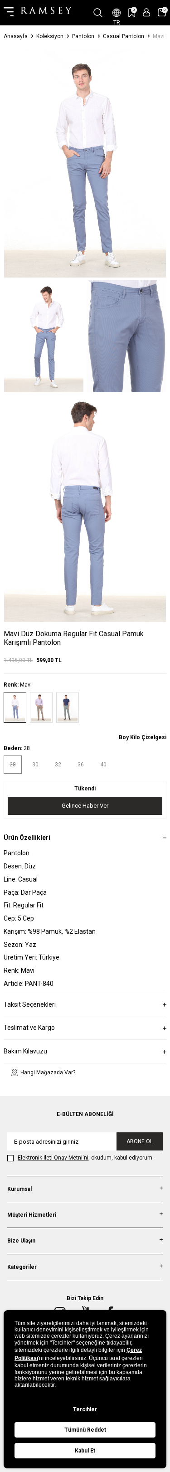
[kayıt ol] (147, 12)
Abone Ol (139, 1141)
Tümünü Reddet (85, 1430)
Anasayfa (16, 36)
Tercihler (85, 1409)
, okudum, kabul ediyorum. (86, 1158)
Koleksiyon (49, 36)
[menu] (9, 12)
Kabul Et (85, 1451)
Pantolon (83, 36)
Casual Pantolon (123, 36)
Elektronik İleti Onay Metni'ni (53, 1158)
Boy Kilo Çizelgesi (142, 737)
